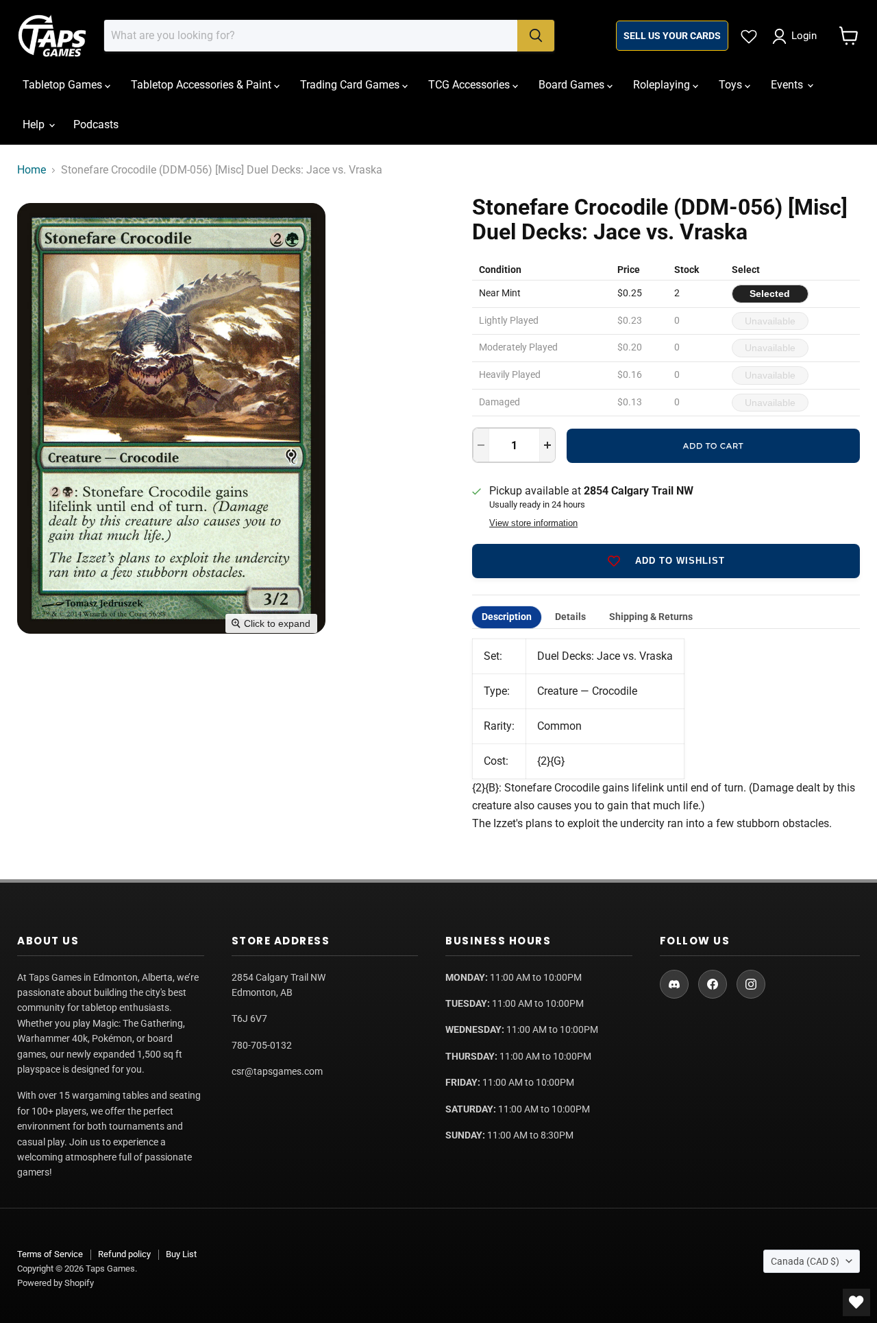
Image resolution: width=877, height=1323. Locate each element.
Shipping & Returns (651, 617)
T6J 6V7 (249, 1018)
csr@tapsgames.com (277, 1071)
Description (507, 617)
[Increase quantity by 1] (547, 445)
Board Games (573, 84)
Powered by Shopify (55, 1283)
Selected (770, 293)
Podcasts (96, 124)
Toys (732, 84)
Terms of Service (50, 1254)
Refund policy (124, 1254)
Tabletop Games (64, 84)
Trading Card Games (351, 84)
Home (31, 170)
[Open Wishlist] (856, 1302)
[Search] (535, 35)
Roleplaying (663, 84)
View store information (533, 523)
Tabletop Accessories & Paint (202, 84)
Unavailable (770, 320)
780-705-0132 (262, 1045)
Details (570, 617)
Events (788, 84)
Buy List (181, 1254)
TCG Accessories (470, 84)
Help (35, 124)
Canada (805, 1261)
